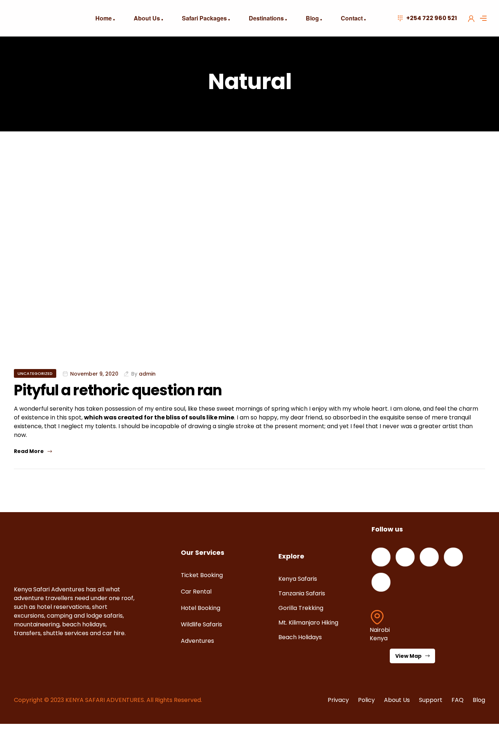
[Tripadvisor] (381, 582)
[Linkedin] (429, 557)
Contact (352, 18)
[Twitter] (405, 557)
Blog (312, 18)
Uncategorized (35, 373)
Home (103, 18)
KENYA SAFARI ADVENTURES (104, 700)
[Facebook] (381, 557)
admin (147, 373)
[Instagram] (453, 557)
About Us (147, 18)
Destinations (266, 18)
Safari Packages (204, 18)
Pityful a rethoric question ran (118, 390)
